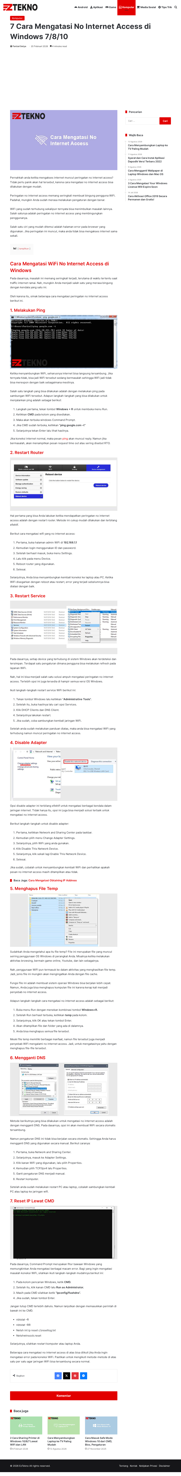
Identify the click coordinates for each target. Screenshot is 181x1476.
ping (65, 438)
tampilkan (24, 248)
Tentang (123, 1465)
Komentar (64, 1395)
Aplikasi (98, 7)
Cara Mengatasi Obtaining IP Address (52, 880)
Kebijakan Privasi (148, 1465)
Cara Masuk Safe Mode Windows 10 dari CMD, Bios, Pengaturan (99, 1441)
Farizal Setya (19, 46)
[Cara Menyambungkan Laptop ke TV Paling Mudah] (64, 1425)
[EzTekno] (21, 7)
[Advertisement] (90, 78)
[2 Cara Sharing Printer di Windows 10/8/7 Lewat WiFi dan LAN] (26, 1425)
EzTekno (24, 1465)
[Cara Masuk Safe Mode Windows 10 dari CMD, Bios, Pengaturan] (101, 1425)
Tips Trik (166, 7)
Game (112, 7)
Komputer (128, 7)
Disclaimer (164, 1465)
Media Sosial (148, 7)
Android (82, 7)
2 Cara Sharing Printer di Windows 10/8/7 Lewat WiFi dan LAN (25, 1441)
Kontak (133, 1465)
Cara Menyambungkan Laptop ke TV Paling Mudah (61, 1441)
